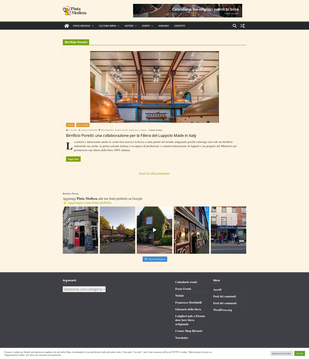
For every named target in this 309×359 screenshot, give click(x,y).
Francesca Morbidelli (89, 130)
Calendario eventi (186, 282)
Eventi (146, 25)
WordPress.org (222, 310)
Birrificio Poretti (121, 130)
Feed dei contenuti (224, 296)
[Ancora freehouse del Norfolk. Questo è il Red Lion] (80, 230)
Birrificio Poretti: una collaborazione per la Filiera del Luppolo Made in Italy (131, 135)
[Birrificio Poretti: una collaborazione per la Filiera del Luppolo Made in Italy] (154, 87)
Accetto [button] (299, 353)
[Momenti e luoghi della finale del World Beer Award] (154, 230)
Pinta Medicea (81, 25)
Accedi (217, 289)
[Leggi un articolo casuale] (242, 26)
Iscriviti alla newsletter (154, 173)
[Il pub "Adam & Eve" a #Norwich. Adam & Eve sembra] (117, 230)
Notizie (129, 25)
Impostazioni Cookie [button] (281, 353)
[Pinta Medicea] (66, 26)
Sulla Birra (83, 125)
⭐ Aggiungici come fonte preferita (87, 202)
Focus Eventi (183, 289)
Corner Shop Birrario (188, 331)
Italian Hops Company (137, 130)
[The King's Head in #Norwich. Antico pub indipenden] (191, 230)
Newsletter (181, 338)
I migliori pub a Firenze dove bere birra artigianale (190, 320)
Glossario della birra (188, 309)
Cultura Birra (107, 25)
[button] (92, 26)
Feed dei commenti (225, 303)
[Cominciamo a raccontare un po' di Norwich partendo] (228, 230)
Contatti (179, 25)
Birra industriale (107, 130)
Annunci (164, 25)
